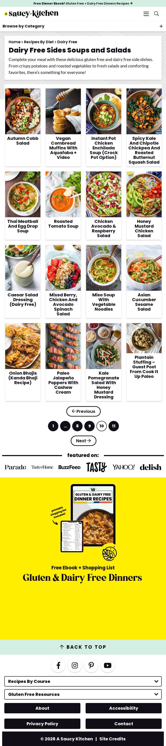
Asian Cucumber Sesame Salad (144, 302)
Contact (123, 724)
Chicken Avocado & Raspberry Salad (103, 228)
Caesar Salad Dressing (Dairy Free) (23, 299)
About (42, 708)
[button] (146, 14)
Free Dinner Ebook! (81, 3)
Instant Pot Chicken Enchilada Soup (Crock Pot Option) (104, 147)
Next (81, 441)
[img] (58, 665)
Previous (86, 411)
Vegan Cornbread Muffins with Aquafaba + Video (63, 147)
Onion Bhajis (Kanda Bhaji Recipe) (22, 378)
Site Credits (112, 739)
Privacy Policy (42, 724)
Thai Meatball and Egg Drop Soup (22, 226)
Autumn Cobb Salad (22, 140)
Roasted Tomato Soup (63, 223)
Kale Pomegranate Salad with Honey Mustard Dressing (103, 385)
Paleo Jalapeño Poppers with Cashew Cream (63, 382)
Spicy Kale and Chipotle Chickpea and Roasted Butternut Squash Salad (144, 150)
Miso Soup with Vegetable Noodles (103, 302)
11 (114, 427)
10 (101, 427)
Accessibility (123, 708)
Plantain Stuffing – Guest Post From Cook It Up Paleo (144, 366)
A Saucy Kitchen (31, 14)
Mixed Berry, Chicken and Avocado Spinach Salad (63, 304)
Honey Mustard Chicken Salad (144, 228)
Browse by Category (23, 26)
